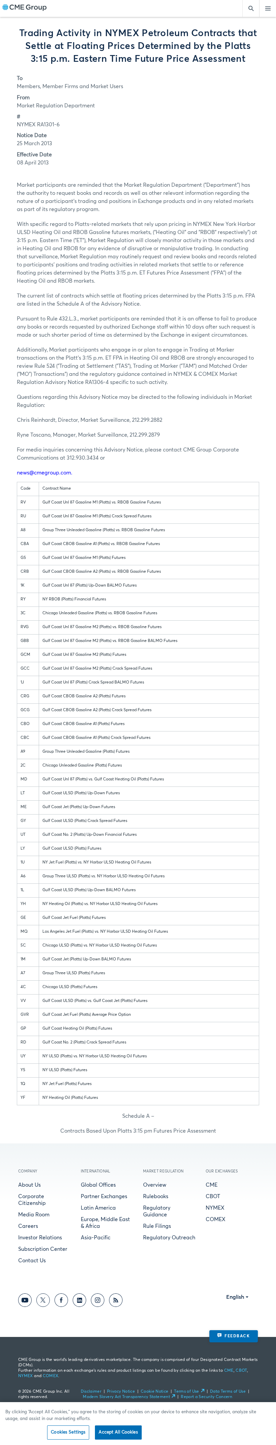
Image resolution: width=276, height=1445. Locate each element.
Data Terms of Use (228, 1392)
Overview (154, 1185)
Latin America (98, 1208)
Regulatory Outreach (169, 1237)
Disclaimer (91, 1392)
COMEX (216, 1219)
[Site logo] (24, 8)
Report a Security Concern (206, 1397)
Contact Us (32, 1260)
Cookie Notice (155, 1392)
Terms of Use (186, 1392)
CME (211, 1185)
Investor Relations (40, 1237)
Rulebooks (155, 1196)
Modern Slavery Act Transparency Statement (126, 1397)
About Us (29, 1185)
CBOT (213, 1196)
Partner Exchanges (104, 1196)
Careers (28, 1226)
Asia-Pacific (95, 1237)
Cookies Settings (68, 1432)
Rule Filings (157, 1226)
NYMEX (215, 1208)
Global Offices (98, 1185)
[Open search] (250, 8)
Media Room (33, 1214)
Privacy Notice (121, 1392)
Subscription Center (42, 1249)
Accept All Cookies (118, 1432)
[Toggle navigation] (267, 8)
